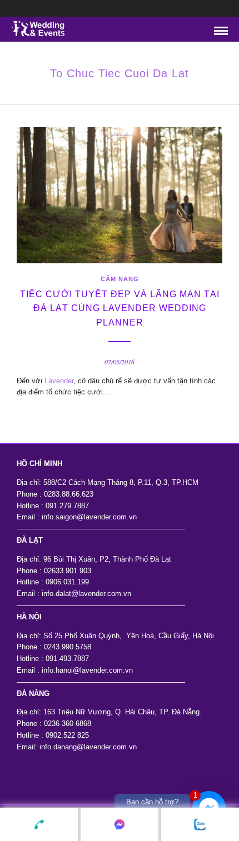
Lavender (58, 381)
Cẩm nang (120, 279)
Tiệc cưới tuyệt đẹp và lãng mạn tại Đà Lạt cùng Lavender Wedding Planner (120, 308)
